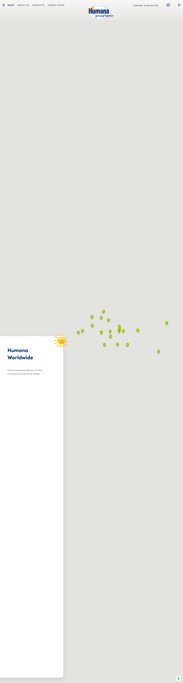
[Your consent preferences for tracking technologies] (178, 678)
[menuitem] (23, 5)
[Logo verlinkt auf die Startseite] (100, 21)
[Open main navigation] (4, 5)
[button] (137, 331)
